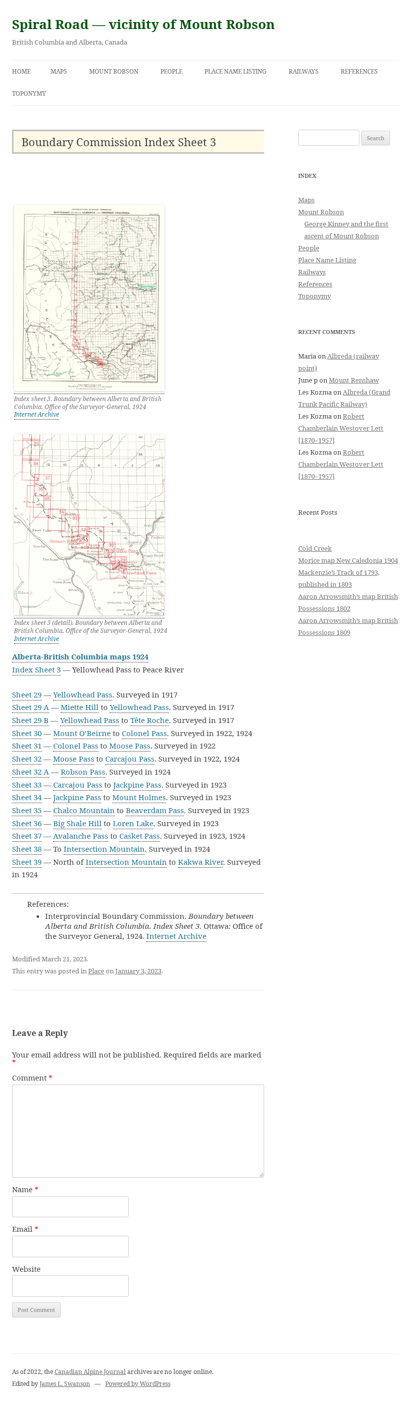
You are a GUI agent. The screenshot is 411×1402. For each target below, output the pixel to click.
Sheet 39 (27, 862)
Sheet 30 (27, 733)
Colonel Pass (144, 733)
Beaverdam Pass (155, 810)
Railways (304, 71)
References (359, 71)
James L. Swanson (65, 1383)
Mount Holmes (139, 797)
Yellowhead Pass (82, 694)
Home (21, 71)
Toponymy (29, 93)
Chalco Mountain (84, 810)
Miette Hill (80, 707)
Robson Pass (83, 772)
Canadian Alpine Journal (90, 1371)
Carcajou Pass (129, 759)
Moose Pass (129, 746)
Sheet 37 (27, 836)
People (171, 71)
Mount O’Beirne (82, 733)
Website (26, 1269)
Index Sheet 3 (36, 669)
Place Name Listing (235, 71)
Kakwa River (200, 862)
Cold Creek (315, 548)
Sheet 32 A (30, 772)
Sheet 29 (27, 694)
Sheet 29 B (30, 720)
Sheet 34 (27, 797)
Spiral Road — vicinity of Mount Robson (143, 24)
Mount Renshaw (354, 380)
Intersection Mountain (104, 849)
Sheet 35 (27, 810)
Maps (59, 71)
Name (25, 1189)
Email (25, 1229)
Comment (32, 1078)
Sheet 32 (27, 759)
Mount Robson (113, 71)
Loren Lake (133, 823)
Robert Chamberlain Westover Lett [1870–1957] (340, 428)
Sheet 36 (27, 823)
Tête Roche (149, 720)
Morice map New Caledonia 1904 (348, 560)
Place (96, 970)
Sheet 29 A (30, 707)
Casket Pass (139, 836)
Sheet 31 (27, 746)
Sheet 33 (27, 785)
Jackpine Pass (137, 785)
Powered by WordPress (137, 1383)
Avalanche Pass (80, 836)
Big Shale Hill (77, 823)
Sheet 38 (27, 849)
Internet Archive (36, 414)
